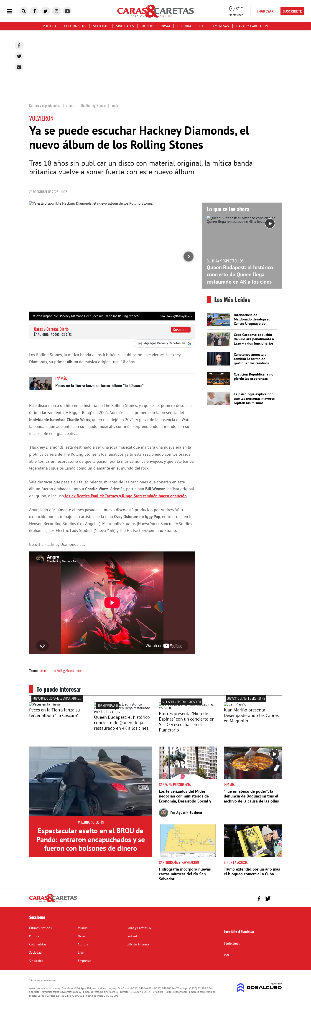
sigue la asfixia (236, 862)
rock (79, 670)
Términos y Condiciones (42, 980)
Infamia (229, 784)
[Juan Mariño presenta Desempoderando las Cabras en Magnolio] (235, 704)
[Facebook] (19, 45)
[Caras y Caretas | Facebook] (34, 11)
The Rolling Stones (62, 670)
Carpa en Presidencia (175, 784)
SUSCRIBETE (292, 11)
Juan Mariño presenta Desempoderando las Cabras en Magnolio (251, 715)
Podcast (132, 936)
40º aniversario (107, 705)
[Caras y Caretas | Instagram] (56, 11)
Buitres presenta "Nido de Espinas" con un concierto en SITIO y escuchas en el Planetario (186, 722)
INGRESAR (265, 11)
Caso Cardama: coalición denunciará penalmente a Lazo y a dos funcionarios (254, 338)
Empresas (221, 26)
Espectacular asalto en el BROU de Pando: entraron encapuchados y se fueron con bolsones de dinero (90, 839)
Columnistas (75, 26)
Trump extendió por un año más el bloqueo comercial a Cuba (252, 871)
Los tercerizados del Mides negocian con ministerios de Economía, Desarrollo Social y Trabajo (185, 799)
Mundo (147, 26)
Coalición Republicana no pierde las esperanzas (253, 376)
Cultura (184, 26)
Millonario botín (91, 822)
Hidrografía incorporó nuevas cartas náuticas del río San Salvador (185, 873)
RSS (226, 954)
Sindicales (125, 26)
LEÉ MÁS (61, 378)
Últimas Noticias (40, 928)
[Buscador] (23, 11)
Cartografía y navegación (179, 862)
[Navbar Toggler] (13, 11)
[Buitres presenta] (188, 708)
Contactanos (232, 943)
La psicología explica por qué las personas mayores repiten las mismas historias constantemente (254, 400)
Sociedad (101, 26)
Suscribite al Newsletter (239, 931)
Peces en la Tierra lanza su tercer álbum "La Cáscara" (99, 385)
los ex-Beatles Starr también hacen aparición (125, 495)
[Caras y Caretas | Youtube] (67, 11)
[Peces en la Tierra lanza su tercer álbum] (44, 704)
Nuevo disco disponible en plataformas (57, 698)
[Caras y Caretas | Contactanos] (277, 898)
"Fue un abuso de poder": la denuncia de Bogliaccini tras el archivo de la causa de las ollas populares (251, 799)
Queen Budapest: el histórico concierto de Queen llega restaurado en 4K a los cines (240, 274)
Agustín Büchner (189, 812)
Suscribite (180, 329)
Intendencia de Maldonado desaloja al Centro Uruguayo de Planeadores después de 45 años (253, 323)
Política (49, 26)
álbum (44, 670)
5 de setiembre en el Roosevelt (181, 701)
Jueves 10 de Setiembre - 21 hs (246, 698)
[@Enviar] (19, 67)
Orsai (165, 26)
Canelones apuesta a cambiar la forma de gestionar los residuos (251, 358)
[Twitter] (19, 56)
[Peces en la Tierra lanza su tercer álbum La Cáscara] (40, 385)
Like (202, 26)
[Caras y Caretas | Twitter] (45, 11)
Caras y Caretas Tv (252, 26)
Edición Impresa (138, 944)
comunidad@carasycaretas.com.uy (61, 991)
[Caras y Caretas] (53, 901)
